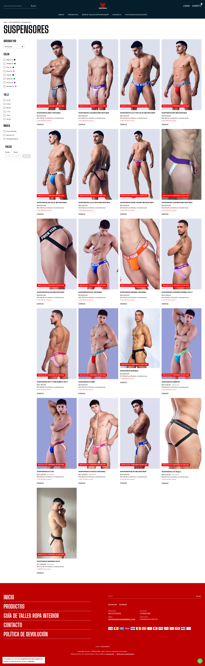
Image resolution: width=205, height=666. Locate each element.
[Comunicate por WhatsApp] (200, 661)
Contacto (116, 15)
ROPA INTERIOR (14, 22)
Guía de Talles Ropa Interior (95, 15)
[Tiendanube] (102, 647)
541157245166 (114, 613)
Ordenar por (10, 41)
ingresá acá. (110, 654)
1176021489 (145, 613)
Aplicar (26, 156)
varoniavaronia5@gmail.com (121, 619)
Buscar (33, 6)
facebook (123, 604)
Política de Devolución (136, 15)
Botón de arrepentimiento (125, 654)
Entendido (31, 661)
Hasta (16, 152)
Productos (73, 15)
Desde (7, 152)
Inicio (61, 15)
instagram (112, 604)
